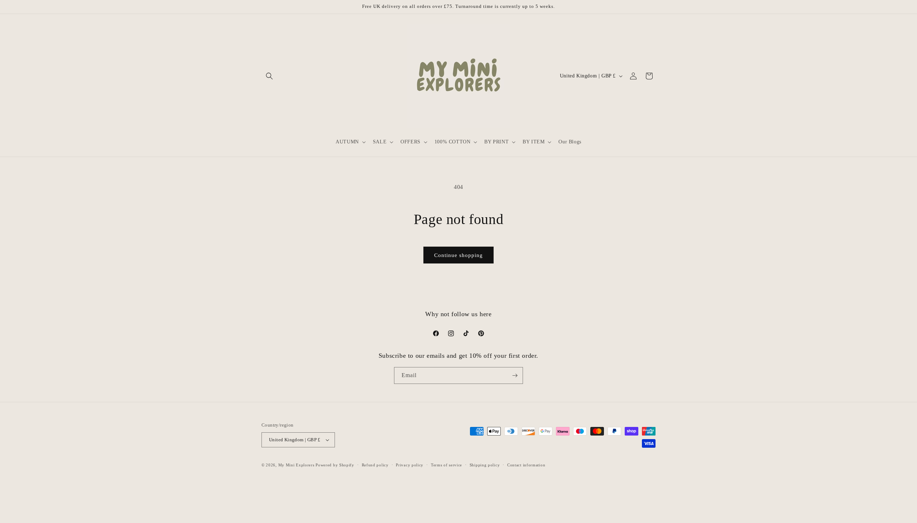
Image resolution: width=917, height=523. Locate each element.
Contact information (526, 465)
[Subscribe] (515, 375)
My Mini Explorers (296, 465)
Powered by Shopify (335, 465)
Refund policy (375, 465)
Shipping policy (485, 465)
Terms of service (446, 465)
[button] (269, 76)
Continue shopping (458, 255)
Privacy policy (409, 465)
